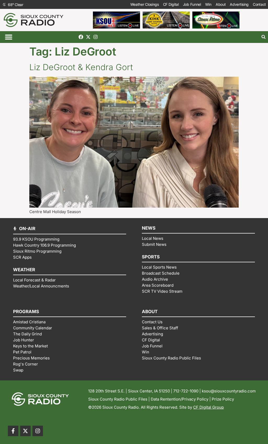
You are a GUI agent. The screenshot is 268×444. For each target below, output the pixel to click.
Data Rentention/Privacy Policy (179, 399)
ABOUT (150, 311)
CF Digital (171, 4)
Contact (259, 4)
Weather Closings (144, 4)
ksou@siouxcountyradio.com (229, 391)
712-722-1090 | (187, 391)
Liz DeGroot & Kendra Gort (81, 67)
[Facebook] (81, 37)
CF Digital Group (208, 407)
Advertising (239, 4)
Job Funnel (192, 4)
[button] (8, 37)
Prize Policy (223, 399)
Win (208, 4)
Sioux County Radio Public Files (117, 399)
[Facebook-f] (13, 431)
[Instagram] (95, 37)
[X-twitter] (88, 37)
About (221, 4)
